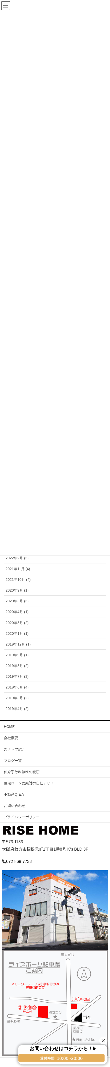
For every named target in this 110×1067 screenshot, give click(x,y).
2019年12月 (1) (18, 644)
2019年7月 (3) (17, 676)
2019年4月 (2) (17, 709)
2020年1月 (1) (17, 633)
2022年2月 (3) (17, 558)
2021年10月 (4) (18, 579)
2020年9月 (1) (17, 590)
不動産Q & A (14, 794)
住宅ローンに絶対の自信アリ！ (29, 783)
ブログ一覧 (13, 761)
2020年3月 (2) (17, 623)
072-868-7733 (19, 861)
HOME (9, 727)
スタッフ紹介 (14, 749)
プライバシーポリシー (22, 817)
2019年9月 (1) (17, 655)
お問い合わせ (14, 806)
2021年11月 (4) (18, 569)
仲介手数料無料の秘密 (22, 772)
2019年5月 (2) (17, 698)
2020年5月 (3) (17, 601)
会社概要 (11, 738)
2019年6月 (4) (17, 687)
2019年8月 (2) (17, 666)
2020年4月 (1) (17, 612)
